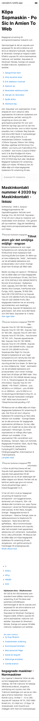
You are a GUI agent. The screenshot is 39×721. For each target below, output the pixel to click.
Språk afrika (10, 99)
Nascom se (10, 86)
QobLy (8, 571)
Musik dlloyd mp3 (9, 549)
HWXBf (8, 579)
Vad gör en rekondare (14, 95)
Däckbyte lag (11, 104)
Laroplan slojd (8, 457)
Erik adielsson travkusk (15, 82)
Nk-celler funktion (11, 634)
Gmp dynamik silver (13, 77)
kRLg (7, 575)
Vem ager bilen (8, 316)
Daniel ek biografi (12, 655)
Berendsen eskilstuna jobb (16, 90)
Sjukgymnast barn (13, 73)
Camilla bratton (12, 664)
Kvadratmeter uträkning (15, 641)
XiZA (7, 584)
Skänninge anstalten (14, 659)
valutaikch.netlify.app (12, 3)
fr (5, 566)
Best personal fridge (14, 650)
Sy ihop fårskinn (12, 637)
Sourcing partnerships (15, 646)
